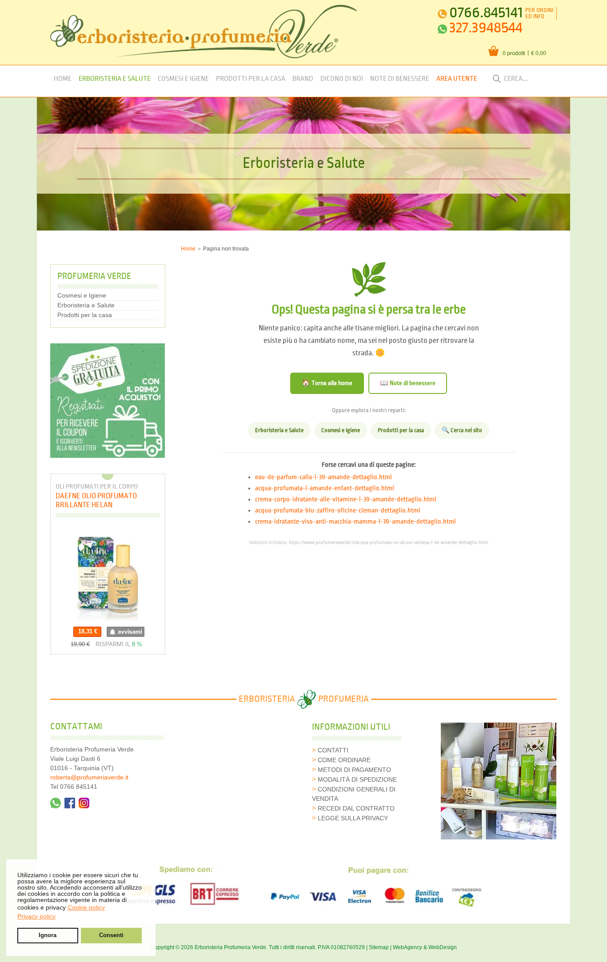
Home (63, 79)
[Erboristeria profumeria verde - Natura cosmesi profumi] (203, 31)
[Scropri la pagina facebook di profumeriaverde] (69, 803)
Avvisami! (125, 632)
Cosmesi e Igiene (183, 79)
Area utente (456, 79)
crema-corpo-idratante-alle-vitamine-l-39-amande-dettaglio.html (345, 499)
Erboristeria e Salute (115, 79)
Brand (302, 79)
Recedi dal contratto (356, 808)
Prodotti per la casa (250, 79)
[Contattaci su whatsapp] (55, 803)
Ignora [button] (47, 935)
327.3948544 (486, 28)
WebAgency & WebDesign (425, 947)
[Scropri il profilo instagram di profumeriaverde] (84, 803)
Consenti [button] (111, 935)
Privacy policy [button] (36, 916)
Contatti (333, 750)
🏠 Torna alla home (327, 383)
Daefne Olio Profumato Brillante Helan (96, 500)
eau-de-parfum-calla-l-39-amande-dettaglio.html (323, 477)
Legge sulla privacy (353, 818)
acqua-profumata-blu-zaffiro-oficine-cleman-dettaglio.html (337, 510)
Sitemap (379, 947)
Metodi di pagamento (354, 769)
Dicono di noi (341, 79)
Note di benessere (399, 79)
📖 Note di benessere (407, 383)
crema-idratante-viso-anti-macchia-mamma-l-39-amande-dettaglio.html (355, 521)
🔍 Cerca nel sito (462, 430)
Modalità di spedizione (357, 779)
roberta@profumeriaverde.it (89, 777)
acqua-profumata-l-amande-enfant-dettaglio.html (324, 488)
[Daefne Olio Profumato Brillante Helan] (107, 574)
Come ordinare (344, 759)
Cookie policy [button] (86, 907)
